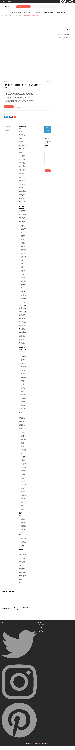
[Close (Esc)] (13, 747)
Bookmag (39, 743)
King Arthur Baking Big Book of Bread (6, 609)
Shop (6, 15)
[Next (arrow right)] (6, 749)
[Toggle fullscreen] (6, 747)
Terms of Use (41, 626)
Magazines (9, 1)
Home (2, 15)
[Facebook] (61, 1)
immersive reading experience (23, 301)
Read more (62, 38)
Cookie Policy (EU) (42, 631)
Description (7, 126)
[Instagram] (68, 1)
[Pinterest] (71, 1)
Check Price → (9, 106)
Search (56, 6)
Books (4, 1)
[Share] (9, 747)
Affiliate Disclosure (42, 629)
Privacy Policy (41, 624)
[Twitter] (64, 1)
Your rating (46, 145)
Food (6, 114)
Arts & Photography (17, 15)
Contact (40, 630)
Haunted (9, 114)
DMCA (40, 627)
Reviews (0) (7, 133)
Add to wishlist (19, 107)
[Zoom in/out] (2, 747)
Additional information (7, 129)
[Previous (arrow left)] (2, 749)
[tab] (9, 126)
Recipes (12, 114)
